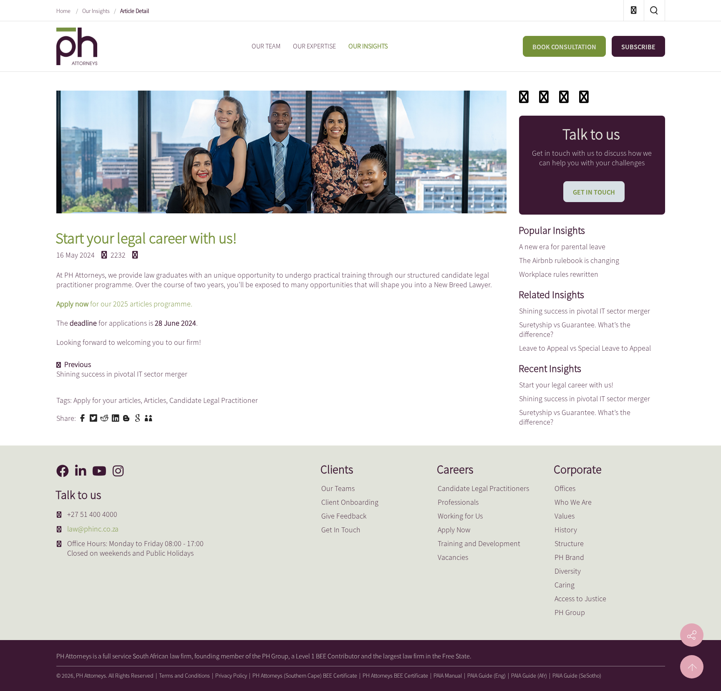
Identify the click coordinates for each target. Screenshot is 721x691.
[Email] (544, 97)
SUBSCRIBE (638, 47)
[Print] (564, 97)
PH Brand (569, 557)
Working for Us (460, 516)
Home (64, 11)
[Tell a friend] (149, 417)
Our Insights (96, 11)
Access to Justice (580, 598)
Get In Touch (340, 529)
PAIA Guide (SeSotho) (576, 675)
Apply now (72, 304)
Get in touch (594, 192)
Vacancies (453, 557)
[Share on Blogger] (127, 417)
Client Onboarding (349, 502)
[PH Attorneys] (77, 45)
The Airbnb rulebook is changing (569, 260)
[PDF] (524, 97)
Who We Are (573, 502)
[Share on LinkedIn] (116, 417)
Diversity (568, 571)
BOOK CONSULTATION (564, 47)
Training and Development (479, 543)
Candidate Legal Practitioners (483, 488)
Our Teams (338, 488)
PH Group (570, 612)
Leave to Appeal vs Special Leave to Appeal (585, 348)
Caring (565, 585)
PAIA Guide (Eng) (486, 675)
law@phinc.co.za (92, 529)
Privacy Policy (231, 675)
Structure (569, 543)
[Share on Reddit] (105, 417)
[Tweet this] (94, 417)
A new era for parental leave (562, 246)
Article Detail (134, 11)
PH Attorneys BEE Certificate (395, 675)
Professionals (458, 502)
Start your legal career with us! (566, 385)
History (566, 529)
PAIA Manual (448, 675)
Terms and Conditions (184, 675)
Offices (565, 488)
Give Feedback (343, 516)
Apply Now (454, 529)
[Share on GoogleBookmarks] (139, 417)
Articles (155, 400)
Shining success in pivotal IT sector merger (584, 311)
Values (565, 516)
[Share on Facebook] (83, 417)
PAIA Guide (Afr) (529, 675)
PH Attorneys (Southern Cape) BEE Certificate (304, 675)
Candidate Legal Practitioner (213, 400)
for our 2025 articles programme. (140, 304)
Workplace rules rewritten (558, 274)
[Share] (584, 97)
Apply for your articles (107, 400)
